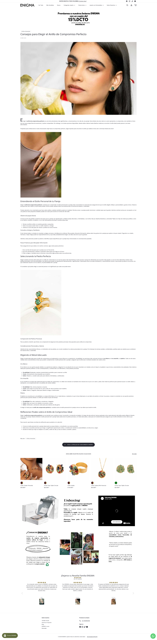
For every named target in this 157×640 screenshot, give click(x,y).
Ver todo (134, 454)
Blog (43, 624)
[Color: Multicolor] (21, 483)
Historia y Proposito (47, 622)
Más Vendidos (50, 5)
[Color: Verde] (116, 483)
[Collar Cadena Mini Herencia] (102, 474)
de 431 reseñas (78, 579)
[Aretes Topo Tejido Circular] (55, 474)
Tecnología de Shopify (92, 636)
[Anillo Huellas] (78, 474)
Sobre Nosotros (111, 5)
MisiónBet (44, 628)
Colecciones (81, 5)
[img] (78, 577)
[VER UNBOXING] (116, 511)
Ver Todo (40, 5)
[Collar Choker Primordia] (31, 474)
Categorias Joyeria (69, 5)
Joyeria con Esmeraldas (96, 5)
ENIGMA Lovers (45, 626)
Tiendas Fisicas (45, 620)
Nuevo (58, 5)
